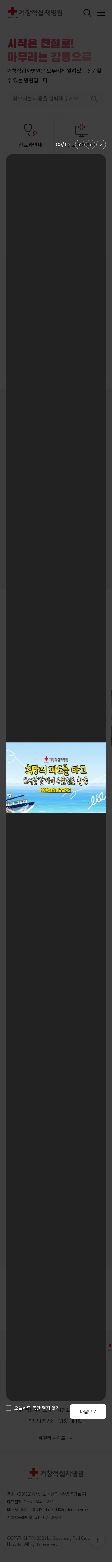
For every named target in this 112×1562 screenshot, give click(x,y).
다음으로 (88, 1412)
